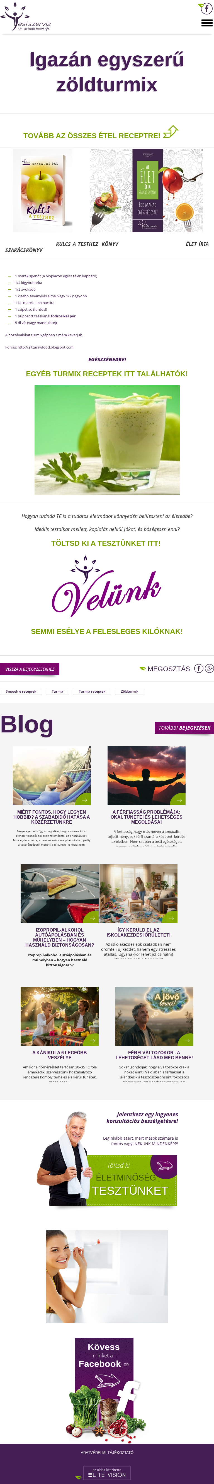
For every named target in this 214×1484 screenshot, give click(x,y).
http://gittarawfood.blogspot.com (46, 347)
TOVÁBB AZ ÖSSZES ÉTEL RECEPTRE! (91, 136)
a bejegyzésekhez (29, 669)
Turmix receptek (92, 691)
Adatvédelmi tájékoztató (107, 1453)
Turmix (57, 691)
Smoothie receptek (21, 691)
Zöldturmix (129, 691)
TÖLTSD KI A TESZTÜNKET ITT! (106, 543)
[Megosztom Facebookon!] (198, 668)
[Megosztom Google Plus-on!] (209, 668)
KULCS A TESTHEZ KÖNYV (89, 244)
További (184, 727)
